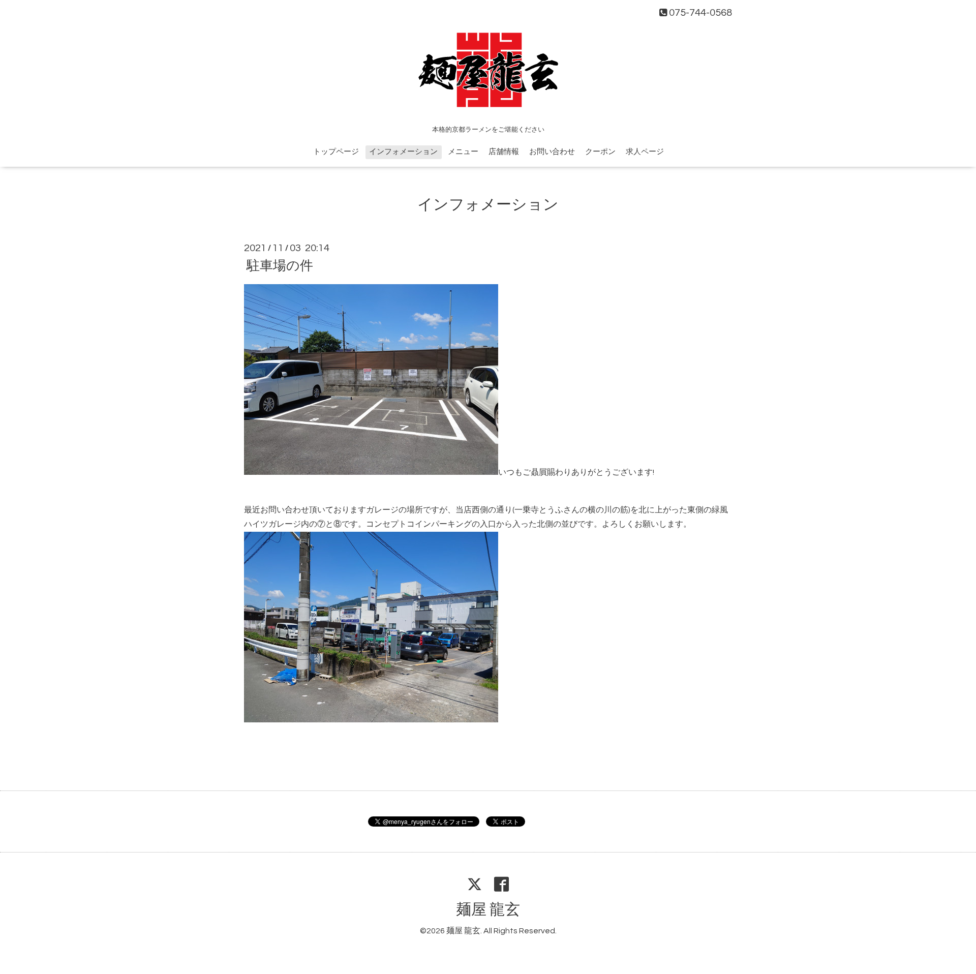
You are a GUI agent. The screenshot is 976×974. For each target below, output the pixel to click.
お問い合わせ (552, 152)
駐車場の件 (280, 265)
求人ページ (645, 152)
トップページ (336, 152)
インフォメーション (403, 152)
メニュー (463, 152)
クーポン (600, 152)
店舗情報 (504, 152)
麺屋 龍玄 (488, 910)
